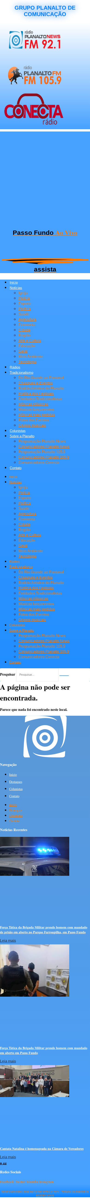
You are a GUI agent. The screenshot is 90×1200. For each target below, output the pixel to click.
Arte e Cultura (29, 341)
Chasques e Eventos (35, 383)
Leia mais (8, 941)
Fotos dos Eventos (33, 420)
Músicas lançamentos (36, 410)
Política (24, 309)
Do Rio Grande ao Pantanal (41, 378)
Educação (26, 346)
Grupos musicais (32, 425)
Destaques (15, 782)
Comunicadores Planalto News (43, 447)
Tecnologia (27, 362)
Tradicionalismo (21, 372)
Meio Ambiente (30, 357)
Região (24, 335)
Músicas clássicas (33, 404)
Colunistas (18, 431)
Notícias (16, 288)
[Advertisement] (45, 176)
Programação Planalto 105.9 (41, 452)
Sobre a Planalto (22, 436)
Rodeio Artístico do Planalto (41, 388)
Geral (22, 351)
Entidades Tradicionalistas (40, 399)
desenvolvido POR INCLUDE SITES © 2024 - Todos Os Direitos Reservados (45, 1193)
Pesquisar (7, 674)
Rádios (15, 367)
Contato (15, 468)
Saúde (23, 314)
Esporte (24, 304)
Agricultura (27, 319)
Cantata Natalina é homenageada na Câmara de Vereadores (42, 1148)
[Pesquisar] (64, 675)
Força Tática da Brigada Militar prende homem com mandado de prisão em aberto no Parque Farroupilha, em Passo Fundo (43, 929)
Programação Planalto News (42, 441)
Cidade (24, 330)
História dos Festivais (36, 394)
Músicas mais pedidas (36, 415)
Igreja (23, 293)
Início (14, 282)
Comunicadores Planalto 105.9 (43, 457)
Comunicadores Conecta (38, 462)
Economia (26, 325)
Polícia (24, 298)
